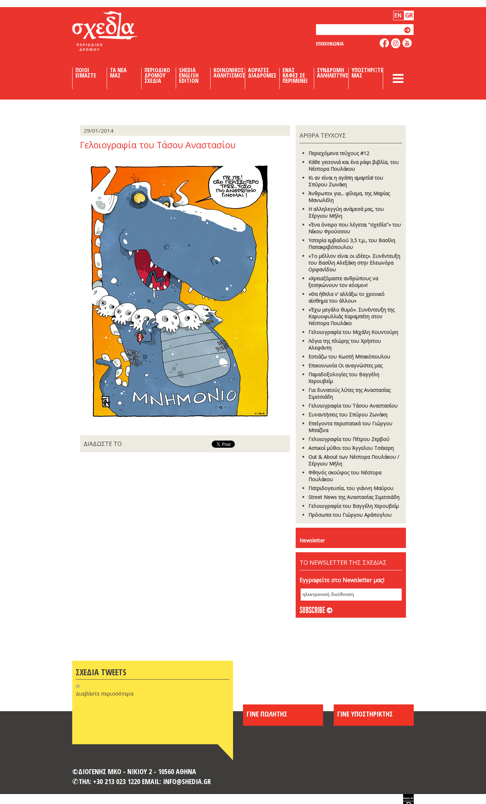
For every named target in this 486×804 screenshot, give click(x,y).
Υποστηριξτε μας (367, 73)
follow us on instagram (396, 43)
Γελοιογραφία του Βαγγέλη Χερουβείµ (353, 505)
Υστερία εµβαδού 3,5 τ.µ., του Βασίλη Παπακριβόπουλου (351, 243)
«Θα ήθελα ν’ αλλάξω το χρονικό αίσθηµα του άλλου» (346, 297)
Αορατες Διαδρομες (262, 73)
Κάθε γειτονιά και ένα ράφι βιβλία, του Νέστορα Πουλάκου (353, 165)
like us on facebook (384, 42)
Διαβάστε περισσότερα (104, 693)
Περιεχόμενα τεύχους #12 (338, 153)
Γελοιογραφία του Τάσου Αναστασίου (353, 405)
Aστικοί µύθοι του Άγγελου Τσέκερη (351, 447)
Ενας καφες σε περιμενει (295, 75)
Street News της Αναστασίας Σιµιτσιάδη (354, 497)
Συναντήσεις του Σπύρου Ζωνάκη (347, 414)
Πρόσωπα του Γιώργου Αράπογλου (350, 514)
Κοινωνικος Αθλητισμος (229, 73)
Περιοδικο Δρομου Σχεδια (157, 75)
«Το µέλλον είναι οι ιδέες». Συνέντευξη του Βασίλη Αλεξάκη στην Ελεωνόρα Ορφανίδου (354, 262)
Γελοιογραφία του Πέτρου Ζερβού (349, 439)
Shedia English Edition (189, 75)
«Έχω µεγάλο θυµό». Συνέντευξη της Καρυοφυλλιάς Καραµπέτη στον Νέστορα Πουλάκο (351, 316)
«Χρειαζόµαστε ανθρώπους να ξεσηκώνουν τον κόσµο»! (343, 281)
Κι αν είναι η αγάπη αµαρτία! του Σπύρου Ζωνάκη (345, 181)
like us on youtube (407, 42)
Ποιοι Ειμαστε (85, 73)
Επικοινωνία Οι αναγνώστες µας (345, 365)
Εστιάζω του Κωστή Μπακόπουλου (349, 356)
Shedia (116, 31)
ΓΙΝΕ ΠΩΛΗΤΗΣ (267, 714)
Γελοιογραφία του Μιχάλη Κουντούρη (353, 332)
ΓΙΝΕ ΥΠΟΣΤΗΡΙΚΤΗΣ (365, 714)
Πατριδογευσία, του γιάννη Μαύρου (350, 488)
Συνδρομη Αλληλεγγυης (332, 73)
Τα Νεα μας (118, 73)
